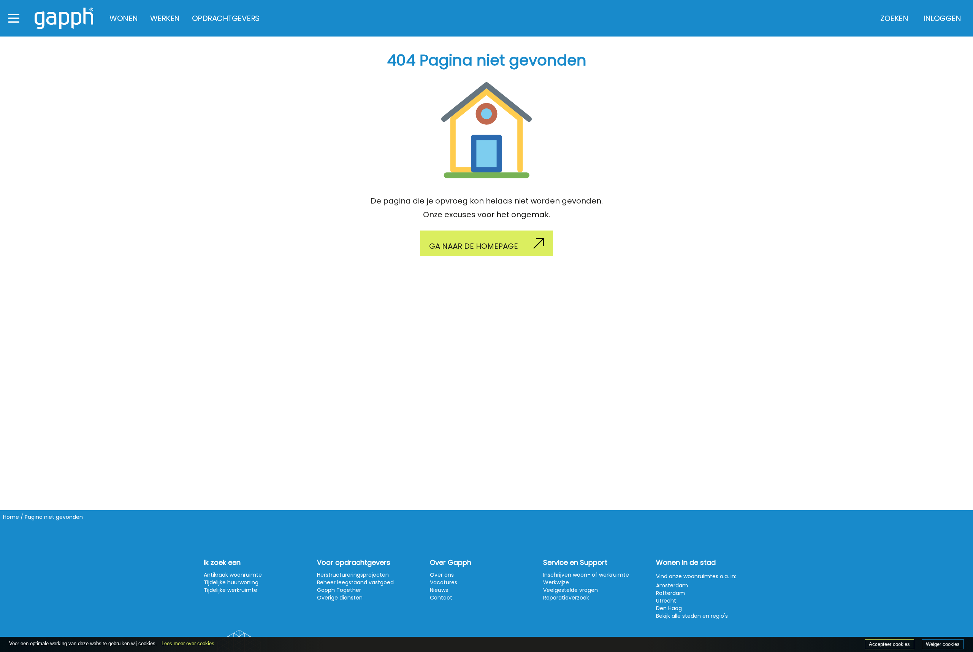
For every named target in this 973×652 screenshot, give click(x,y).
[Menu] (13, 18)
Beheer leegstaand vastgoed (355, 582)
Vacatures (443, 582)
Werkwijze (556, 582)
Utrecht (666, 600)
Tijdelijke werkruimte (230, 590)
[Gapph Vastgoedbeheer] (63, 18)
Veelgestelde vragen (570, 590)
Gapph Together (339, 590)
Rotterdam (670, 593)
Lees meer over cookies (188, 643)
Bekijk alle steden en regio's (692, 616)
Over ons (442, 575)
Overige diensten (340, 597)
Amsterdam (672, 585)
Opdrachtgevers (226, 18)
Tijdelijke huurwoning (231, 582)
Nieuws (439, 590)
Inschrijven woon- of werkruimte (586, 575)
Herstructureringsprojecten (353, 575)
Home (11, 517)
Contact (441, 597)
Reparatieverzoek (566, 597)
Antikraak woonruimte (233, 575)
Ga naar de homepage (473, 246)
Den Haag (669, 608)
